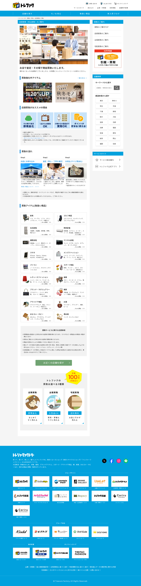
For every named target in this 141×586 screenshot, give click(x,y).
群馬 (114, 111)
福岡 (101, 144)
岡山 (114, 138)
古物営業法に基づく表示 (59, 567)
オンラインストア (122, 4)
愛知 (114, 133)
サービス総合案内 (107, 160)
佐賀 (114, 144)
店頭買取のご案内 (101, 33)
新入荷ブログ (114, 13)
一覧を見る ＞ (82, 78)
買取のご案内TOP (101, 27)
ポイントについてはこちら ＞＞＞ (34, 138)
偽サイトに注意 (83, 570)
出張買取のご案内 (101, 40)
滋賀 (101, 122)
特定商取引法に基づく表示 (78, 567)
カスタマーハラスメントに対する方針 (63, 570)
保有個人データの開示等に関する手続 (103, 567)
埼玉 (101, 106)
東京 (101, 100)
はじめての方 (107, 4)
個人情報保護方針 (42, 567)
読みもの (91, 8)
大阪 (114, 117)
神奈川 (114, 100)
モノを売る (56, 13)
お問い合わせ (94, 570)
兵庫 (101, 127)
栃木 (101, 117)
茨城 (114, 106)
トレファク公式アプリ (108, 166)
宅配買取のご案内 (101, 46)
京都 (114, 122)
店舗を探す (27, 13)
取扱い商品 (85, 13)
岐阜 (101, 138)
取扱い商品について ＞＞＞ (30, 187)
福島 (114, 127)
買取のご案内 (30, 18)
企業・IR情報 (101, 8)
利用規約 (45, 570)
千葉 (101, 111)
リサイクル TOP (22, 18)
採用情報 (113, 8)
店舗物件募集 (123, 8)
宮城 (101, 133)
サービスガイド (79, 8)
